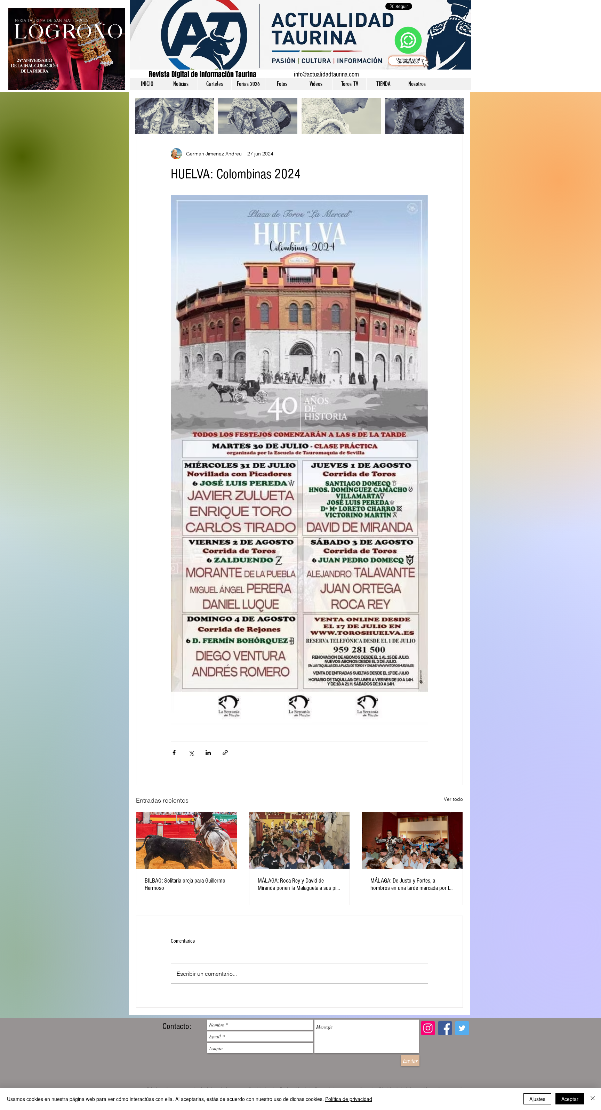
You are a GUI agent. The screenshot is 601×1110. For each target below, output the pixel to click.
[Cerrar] (592, 1098)
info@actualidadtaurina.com (326, 74)
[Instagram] (428, 1028)
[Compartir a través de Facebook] (174, 752)
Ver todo (453, 799)
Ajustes (537, 1098)
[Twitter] (462, 1028)
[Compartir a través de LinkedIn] (208, 752)
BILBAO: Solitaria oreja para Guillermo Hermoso (185, 884)
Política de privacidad (348, 1098)
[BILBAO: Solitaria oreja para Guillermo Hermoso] (186, 840)
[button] (181, 84)
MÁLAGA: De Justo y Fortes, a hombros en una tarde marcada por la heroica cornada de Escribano (410, 884)
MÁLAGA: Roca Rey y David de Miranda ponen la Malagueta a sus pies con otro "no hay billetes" (299, 884)
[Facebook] (445, 1028)
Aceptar (569, 1098)
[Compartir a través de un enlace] (225, 752)
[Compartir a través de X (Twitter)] (191, 752)
